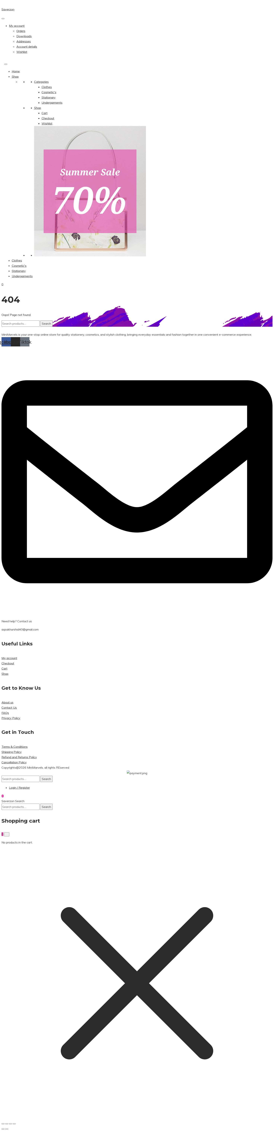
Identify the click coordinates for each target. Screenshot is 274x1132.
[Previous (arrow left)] (2, 1129)
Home (16, 71)
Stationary (49, 97)
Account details (26, 46)
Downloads (24, 36)
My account (17, 26)
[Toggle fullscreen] (6, 1123)
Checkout (48, 118)
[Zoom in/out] (2, 1123)
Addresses (23, 41)
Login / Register (19, 787)
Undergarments (52, 102)
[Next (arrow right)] (6, 1129)
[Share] (10, 1123)
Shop (15, 76)
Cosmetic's (49, 92)
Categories (41, 82)
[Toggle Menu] (2, 18)
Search (46, 323)
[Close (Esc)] (14, 1123)
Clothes (47, 87)
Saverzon (7, 9)
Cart (45, 113)
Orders (20, 31)
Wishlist (21, 52)
